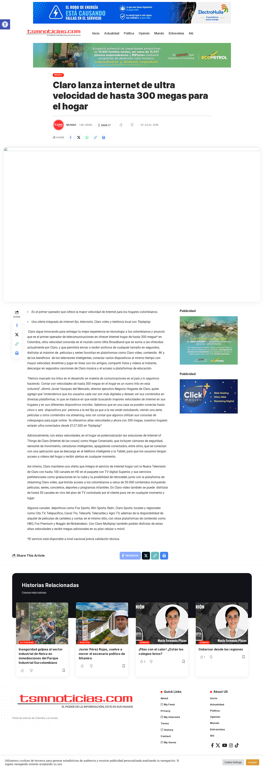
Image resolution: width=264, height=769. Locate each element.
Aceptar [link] (252, 762)
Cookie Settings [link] (233, 762)
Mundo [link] (58, 74)
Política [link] (85, 642)
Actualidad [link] (27, 642)
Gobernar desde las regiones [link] (220, 649)
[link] (5, 24)
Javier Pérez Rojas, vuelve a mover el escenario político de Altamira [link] (102, 653)
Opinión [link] (144, 642)
